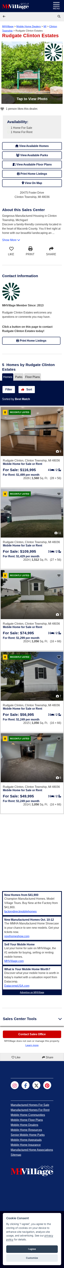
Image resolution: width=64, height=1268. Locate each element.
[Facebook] (26, 1085)
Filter (8, 389)
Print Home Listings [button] (33, 173)
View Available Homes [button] (33, 145)
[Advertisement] (32, 850)
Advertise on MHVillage (32, 992)
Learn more (32, 1045)
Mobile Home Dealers (28, 26)
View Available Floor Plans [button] (34, 164)
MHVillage (8, 26)
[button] (4, 16)
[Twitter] (36, 1085)
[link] (59, 16)
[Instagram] (15, 1085)
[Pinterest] (47, 1085)
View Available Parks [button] (34, 155)
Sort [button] (29, 389)
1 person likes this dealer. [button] (21, 108)
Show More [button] (9, 240)
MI (45, 26)
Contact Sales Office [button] (32, 1034)
